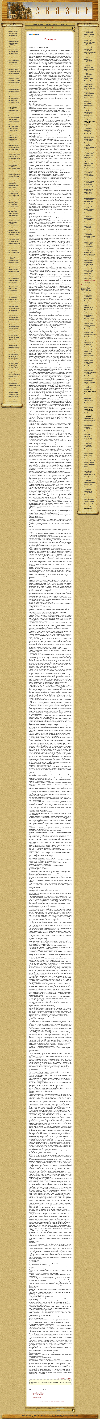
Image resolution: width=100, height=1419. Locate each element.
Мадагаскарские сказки (12, 223)
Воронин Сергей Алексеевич (88, 140)
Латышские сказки (13, 213)
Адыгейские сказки (13, 41)
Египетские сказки (13, 128)
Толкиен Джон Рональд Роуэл (89, 439)
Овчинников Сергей (89, 355)
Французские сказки (13, 347)
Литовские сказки (13, 217)
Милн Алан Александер (88, 337)
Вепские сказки (12, 100)
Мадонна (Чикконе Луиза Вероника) (89, 329)
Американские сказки (14, 55)
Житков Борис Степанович (88, 234)
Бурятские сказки (13, 93)
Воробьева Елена (89, 137)
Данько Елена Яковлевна (88, 193)
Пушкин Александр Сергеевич (89, 383)
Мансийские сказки (13, 228)
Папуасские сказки (13, 276)
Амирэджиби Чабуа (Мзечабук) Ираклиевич (89, 43)
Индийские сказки (13, 137)
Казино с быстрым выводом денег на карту (66, 1415)
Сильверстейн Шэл (89, 420)
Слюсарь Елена (88, 423)
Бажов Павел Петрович (87, 64)
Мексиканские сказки (14, 232)
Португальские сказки (12, 283)
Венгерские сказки (13, 98)
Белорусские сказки (13, 82)
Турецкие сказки (12, 324)
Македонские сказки (13, 225)
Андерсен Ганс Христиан (88, 50)
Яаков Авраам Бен (89, 503)
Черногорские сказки (14, 360)
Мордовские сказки (13, 239)
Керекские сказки (13, 181)
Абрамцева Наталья (89, 29)
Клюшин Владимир (45, 28)
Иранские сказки (12, 143)
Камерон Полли (88, 260)
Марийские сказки (13, 230)
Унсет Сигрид (88, 457)
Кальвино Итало (88, 258)
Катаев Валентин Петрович (88, 265)
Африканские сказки (14, 71)
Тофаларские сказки (14, 319)
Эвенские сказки (12, 383)
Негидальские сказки (14, 245)
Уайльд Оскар (88, 455)
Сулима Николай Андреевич (88, 431)
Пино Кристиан (88, 368)
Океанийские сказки (13, 264)
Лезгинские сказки (13, 215)
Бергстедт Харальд (89, 80)
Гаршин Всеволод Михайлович (89, 152)
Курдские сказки (12, 204)
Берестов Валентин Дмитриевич (89, 83)
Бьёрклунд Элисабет (90, 110)
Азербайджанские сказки (13, 44)
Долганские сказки (13, 121)
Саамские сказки (12, 290)
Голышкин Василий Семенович (89, 168)
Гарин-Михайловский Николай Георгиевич (90, 148)
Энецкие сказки (12, 387)
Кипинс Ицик (87, 273)
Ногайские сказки (13, 260)
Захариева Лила (88, 246)
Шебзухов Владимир (90, 482)
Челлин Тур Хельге (89, 474)
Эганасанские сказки (14, 385)
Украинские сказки (13, 337)
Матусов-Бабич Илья (90, 334)
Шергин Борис (88, 484)
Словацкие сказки (13, 301)
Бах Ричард (87, 76)
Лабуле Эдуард (88, 300)
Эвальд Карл (87, 494)
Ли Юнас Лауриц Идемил (88, 316)
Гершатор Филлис (89, 161)
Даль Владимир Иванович (88, 190)
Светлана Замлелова (90, 405)
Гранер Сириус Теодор (88, 178)
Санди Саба (87, 398)
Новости (48, 24)
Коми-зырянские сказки (12, 188)
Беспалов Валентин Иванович (89, 89)
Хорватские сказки (13, 354)
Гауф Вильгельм (88, 155)
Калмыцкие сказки (13, 163)
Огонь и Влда (37, 1399)
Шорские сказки (12, 376)
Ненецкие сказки (12, 250)
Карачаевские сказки (14, 174)
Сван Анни (87, 402)
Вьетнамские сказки (13, 102)
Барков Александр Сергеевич (89, 70)
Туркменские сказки (13, 326)
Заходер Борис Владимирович (89, 249)
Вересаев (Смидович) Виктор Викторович (88, 126)
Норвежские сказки (13, 262)
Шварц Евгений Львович (88, 479)
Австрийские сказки (13, 39)
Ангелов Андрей (88, 47)
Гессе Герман (87, 165)
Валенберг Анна (88, 115)
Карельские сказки (13, 176)
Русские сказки (12, 288)
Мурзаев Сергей (88, 342)
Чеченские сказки (13, 363)
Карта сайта (43, 1415)
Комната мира (37, 1397)
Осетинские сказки (13, 271)
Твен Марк (87, 434)
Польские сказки (13, 280)
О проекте (62, 24)
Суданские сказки (13, 306)
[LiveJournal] (38, 34)
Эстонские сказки (13, 392)
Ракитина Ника (88, 389)
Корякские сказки (13, 193)
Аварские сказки (12, 33)
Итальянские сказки (13, 151)
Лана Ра (86, 305)
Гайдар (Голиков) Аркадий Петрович (89, 144)
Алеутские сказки (13, 51)
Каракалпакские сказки (12, 171)
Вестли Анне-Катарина (88, 131)
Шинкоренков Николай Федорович (88, 488)
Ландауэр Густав (88, 307)
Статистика (51, 1415)
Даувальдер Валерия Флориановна (90, 199)
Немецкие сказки (13, 248)
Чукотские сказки (13, 369)
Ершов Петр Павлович (87, 227)
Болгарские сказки (13, 87)
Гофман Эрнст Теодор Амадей (89, 175)
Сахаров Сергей (88, 400)
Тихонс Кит (87, 436)
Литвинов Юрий (88, 321)
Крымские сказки (13, 197)
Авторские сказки (34, 28)
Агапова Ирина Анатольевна (88, 32)
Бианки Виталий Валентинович (89, 93)
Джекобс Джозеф (89, 203)
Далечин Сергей (88, 186)
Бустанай (86, 107)
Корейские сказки (13, 191)
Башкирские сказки (13, 78)
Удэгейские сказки (13, 330)
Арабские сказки (12, 62)
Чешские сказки (12, 365)
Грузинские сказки (13, 112)
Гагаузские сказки (13, 104)
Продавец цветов (38, 1394)
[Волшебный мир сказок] (50, 21)
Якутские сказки (12, 398)
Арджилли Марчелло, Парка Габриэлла (90, 53)
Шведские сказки (13, 372)
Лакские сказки (12, 209)
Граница (87, 282)
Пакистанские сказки (14, 273)
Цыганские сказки (13, 356)
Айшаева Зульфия (89, 34)
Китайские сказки (13, 185)
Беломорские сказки (14, 80)
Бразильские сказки (13, 91)
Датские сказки (12, 119)
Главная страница (38, 24)
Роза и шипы (36, 1396)
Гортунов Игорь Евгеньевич (88, 172)
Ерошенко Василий (89, 224)
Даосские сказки (12, 115)
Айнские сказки (12, 46)
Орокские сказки (13, 267)
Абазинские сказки (13, 29)
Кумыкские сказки (13, 202)
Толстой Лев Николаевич (88, 446)
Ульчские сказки (12, 339)
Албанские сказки (13, 49)
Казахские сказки (13, 160)
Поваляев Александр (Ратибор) (90, 373)
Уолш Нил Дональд (89, 460)
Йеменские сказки (13, 156)
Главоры (83, 284)
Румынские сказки (13, 286)
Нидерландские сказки (12, 257)
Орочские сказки (13, 269)
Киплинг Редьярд (89, 275)
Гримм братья (88, 184)
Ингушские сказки (13, 132)
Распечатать (44, 1402)
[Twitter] (32, 34)
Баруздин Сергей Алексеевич (89, 73)
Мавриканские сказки (14, 220)
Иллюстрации (50, 25)
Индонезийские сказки (12, 140)
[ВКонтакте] (30, 34)
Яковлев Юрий (88, 506)
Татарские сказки (13, 315)
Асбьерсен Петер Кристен (89, 56)
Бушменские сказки (13, 96)
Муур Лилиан (87, 344)
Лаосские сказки (12, 211)
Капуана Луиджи (88, 262)
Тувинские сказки (13, 321)
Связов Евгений (88, 407)
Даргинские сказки (13, 117)
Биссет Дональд (88, 95)
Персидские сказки (13, 278)
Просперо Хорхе (88, 380)
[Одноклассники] (34, 34)
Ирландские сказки (13, 145)
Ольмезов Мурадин (89, 357)
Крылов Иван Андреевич (88, 296)
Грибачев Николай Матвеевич (89, 182)
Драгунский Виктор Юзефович (89, 210)
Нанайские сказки (13, 241)
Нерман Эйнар (88, 351)
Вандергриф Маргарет (87, 118)
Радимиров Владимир (87, 386)
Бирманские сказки (13, 84)
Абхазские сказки (13, 31)
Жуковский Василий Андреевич (89, 237)
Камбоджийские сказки (12, 166)
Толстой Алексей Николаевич (88, 442)
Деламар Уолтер (88, 201)
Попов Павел (87, 375)
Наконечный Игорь (89, 346)
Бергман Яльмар (88, 78)
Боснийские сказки (13, 89)
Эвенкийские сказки (13, 381)
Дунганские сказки (13, 124)
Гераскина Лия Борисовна (88, 158)
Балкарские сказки (13, 73)
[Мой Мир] (36, 34)
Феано (86, 466)
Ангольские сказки (13, 60)
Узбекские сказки (13, 333)
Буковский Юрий (89, 105)
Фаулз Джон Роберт (89, 464)
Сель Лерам (87, 412)
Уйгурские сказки (13, 335)
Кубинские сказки (13, 200)
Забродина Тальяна (89, 239)
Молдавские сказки (13, 234)
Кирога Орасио (88, 278)
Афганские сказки (13, 69)
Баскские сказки (12, 75)
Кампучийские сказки (14, 168)
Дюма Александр (88, 221)
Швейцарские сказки (14, 374)
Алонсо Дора (87, 40)
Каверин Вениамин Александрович (89, 255)
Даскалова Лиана (89, 196)
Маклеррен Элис (88, 332)
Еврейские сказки (13, 126)
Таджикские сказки (13, 308)
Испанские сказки (13, 149)
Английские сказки (13, 58)
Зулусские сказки (13, 130)
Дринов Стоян (88, 212)
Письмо (36, 1415)
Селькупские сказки (13, 295)
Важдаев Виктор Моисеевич (88, 113)
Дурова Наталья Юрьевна (88, 215)
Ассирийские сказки (13, 67)
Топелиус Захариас (89, 448)
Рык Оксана (87, 396)
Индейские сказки (13, 135)
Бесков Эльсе (88, 86)
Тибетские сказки (13, 317)
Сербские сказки (12, 297)
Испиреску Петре (88, 252)
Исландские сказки (13, 147)
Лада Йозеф (87, 303)
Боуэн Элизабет (88, 103)
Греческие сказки (13, 110)
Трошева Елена (88, 451)
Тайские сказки (12, 310)
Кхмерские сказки (13, 206)
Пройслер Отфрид (89, 378)
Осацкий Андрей (88, 360)
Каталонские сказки (13, 178)
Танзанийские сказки (14, 312)
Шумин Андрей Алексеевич (88, 492)
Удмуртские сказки (13, 328)
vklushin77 (37, 1408)
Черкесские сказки (13, 358)
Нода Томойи (87, 353)
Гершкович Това (88, 163)
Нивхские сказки (12, 254)
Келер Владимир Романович (88, 271)
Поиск (55, 24)
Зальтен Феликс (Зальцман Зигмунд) (88, 243)
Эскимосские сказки (13, 390)
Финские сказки (12, 345)
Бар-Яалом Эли (88, 67)
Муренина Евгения (89, 340)
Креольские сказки (13, 195)
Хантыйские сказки (13, 352)
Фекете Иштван (88, 469)
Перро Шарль (88, 365)
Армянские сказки (13, 64)
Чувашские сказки (13, 367)
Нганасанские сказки (14, 243)
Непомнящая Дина (89, 349)
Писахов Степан (88, 370)
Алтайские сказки (13, 53)
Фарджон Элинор (89, 462)
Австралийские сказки (12, 36)
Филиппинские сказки (12, 342)
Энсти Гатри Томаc (89, 499)
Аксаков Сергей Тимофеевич (88, 37)
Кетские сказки (12, 183)
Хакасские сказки (13, 349)
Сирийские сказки (13, 299)
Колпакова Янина (89, 292)
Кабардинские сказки (14, 158)
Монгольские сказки (14, 236)
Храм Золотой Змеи (38, 1393)
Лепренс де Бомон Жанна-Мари (89, 312)
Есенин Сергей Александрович (89, 230)
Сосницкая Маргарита (88, 428)
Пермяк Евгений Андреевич (88, 363)
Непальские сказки (13, 252)
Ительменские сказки (14, 154)
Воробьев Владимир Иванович (90, 134)
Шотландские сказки (14, 378)
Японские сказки (13, 401)
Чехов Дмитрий (88, 476)
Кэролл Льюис (88, 298)
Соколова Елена (88, 425)
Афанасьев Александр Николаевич (88, 60)
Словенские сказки (13, 304)
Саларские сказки (13, 292)
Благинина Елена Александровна (89, 98)
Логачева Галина (88, 323)
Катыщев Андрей (88, 268)
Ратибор (86, 393)
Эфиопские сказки (13, 394)
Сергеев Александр (89, 418)
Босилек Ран (87, 101)
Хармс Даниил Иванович (88, 472)
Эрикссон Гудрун (89, 501)
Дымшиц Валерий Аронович (89, 219)
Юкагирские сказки (13, 396)
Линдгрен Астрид (89, 318)
